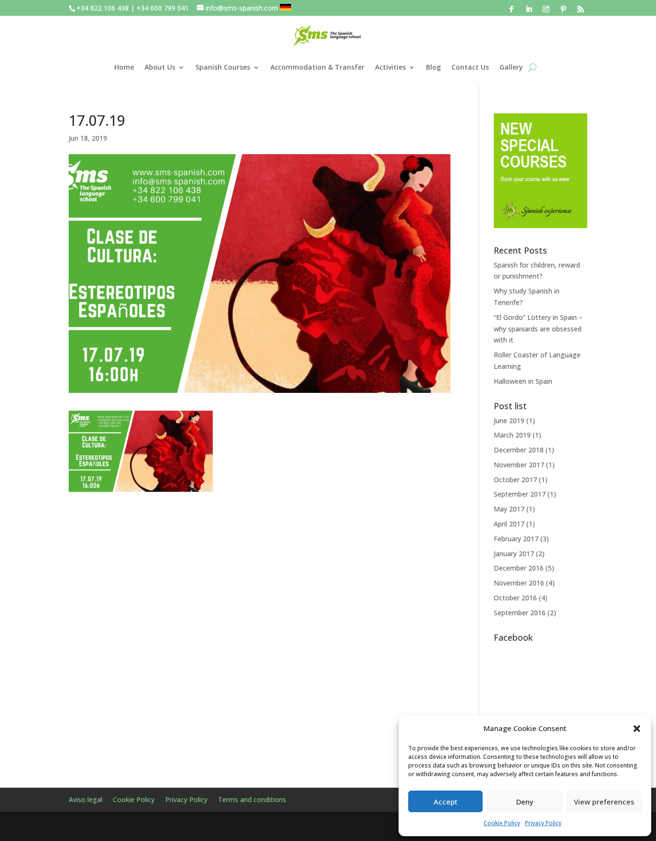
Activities (390, 67)
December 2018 (519, 449)
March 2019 (512, 434)
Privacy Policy (543, 823)
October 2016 (515, 597)
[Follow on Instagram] (546, 9)
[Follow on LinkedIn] (528, 9)
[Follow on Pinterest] (563, 9)
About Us (160, 67)
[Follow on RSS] (580, 9)
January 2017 (514, 553)
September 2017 (520, 494)
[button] (637, 728)
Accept (446, 801)
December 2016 (519, 568)
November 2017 (519, 464)
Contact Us (470, 67)
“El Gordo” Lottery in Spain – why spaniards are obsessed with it (538, 329)
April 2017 (509, 523)
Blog (433, 67)
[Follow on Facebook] (511, 9)
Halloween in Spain (523, 381)
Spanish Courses (222, 67)
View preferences (604, 801)
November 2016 (519, 582)
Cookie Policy (502, 823)
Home (124, 67)
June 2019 (509, 420)
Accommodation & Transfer (317, 67)
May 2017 (509, 508)
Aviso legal (85, 800)
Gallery (511, 67)
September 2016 (520, 612)
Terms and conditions (252, 800)
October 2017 (515, 479)
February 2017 (516, 538)
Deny (525, 801)
